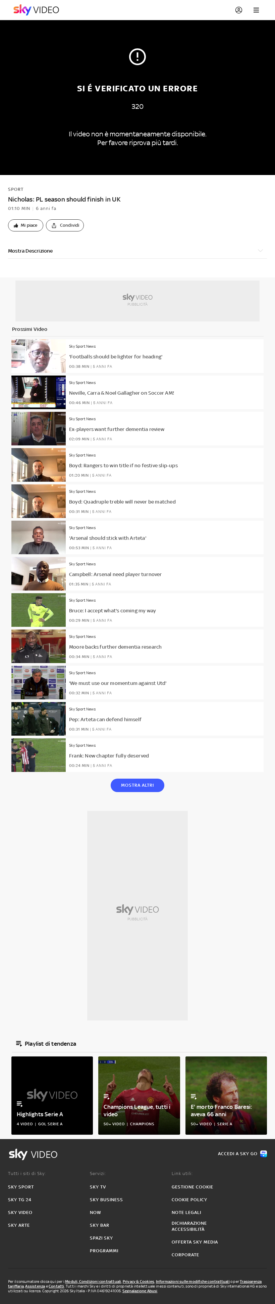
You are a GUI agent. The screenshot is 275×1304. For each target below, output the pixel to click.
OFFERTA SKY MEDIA (195, 1242)
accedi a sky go (238, 1153)
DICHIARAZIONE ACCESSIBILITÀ (189, 1226)
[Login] (239, 10)
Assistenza (35, 1286)
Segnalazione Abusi (140, 1291)
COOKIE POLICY (189, 1199)
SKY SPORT (21, 1186)
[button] (25, 225)
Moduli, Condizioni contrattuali (93, 1281)
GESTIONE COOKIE (192, 1186)
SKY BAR (99, 1225)
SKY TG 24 (20, 1199)
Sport (15, 189)
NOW (95, 1212)
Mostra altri (137, 785)
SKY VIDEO (20, 1212)
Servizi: (98, 1173)
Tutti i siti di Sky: (27, 1173)
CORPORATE (185, 1254)
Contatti (56, 1286)
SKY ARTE (19, 1225)
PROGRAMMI (104, 1250)
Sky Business (106, 1199)
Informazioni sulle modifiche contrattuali (193, 1281)
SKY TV (98, 1186)
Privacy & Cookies (138, 1281)
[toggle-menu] (256, 10)
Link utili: (182, 1173)
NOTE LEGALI (186, 1212)
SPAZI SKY (101, 1238)
